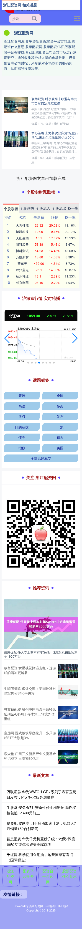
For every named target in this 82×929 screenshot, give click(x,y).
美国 (60, 447)
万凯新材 (22, 257)
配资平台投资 (28, 873)
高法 (21, 406)
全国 (60, 395)
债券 (21, 437)
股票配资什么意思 (69, 873)
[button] (7, 338)
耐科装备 (22, 244)
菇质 (60, 437)
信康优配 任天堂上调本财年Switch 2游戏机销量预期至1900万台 (40, 654)
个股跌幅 (27, 208)
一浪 (60, 426)
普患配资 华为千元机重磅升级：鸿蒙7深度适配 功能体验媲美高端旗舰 (41, 841)
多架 (60, 406)
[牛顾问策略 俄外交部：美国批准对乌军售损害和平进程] (68, 692)
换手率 (73, 208)
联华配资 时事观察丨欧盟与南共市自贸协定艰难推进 (54, 100)
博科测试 (22, 250)
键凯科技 (22, 231)
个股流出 (59, 208)
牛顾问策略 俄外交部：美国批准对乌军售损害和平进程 (30, 691)
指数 (21, 447)
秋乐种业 (22, 276)
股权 (21, 416)
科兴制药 (22, 282)
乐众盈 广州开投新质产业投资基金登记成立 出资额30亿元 (30, 756)
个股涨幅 (11, 208)
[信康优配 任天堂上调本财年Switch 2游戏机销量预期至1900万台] (41, 623)
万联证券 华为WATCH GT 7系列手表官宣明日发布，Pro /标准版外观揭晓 (41, 794)
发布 (60, 416)
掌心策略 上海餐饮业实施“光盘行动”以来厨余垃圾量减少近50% (54, 134)
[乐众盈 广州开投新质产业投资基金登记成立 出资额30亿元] (68, 757)
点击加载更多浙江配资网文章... (41, 178)
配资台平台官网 (47, 876)
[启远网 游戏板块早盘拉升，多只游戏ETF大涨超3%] (68, 736)
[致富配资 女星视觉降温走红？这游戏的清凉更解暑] (68, 671)
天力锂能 (22, 225)
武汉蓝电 (22, 270)
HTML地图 (62, 906)
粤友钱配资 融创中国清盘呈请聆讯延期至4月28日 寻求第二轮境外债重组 (30, 714)
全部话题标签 (41, 458)
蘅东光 (22, 263)
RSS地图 (49, 906)
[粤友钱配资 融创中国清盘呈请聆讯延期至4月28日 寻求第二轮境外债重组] (68, 714)
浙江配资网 (10, 876)
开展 (21, 395)
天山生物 (22, 238)
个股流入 (43, 208)
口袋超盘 (22, 426)
